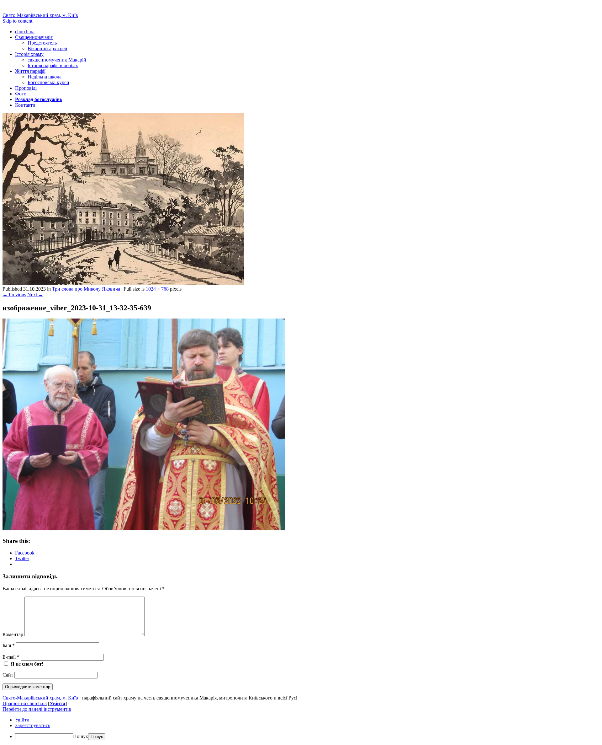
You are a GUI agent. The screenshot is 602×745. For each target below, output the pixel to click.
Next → (35, 294)
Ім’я (9, 645)
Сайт (8, 675)
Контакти (25, 105)
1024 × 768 (157, 289)
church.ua (24, 31)
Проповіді (26, 88)
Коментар (13, 634)
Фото (20, 93)
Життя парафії (30, 71)
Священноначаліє (34, 37)
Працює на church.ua (25, 703)
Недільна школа (44, 76)
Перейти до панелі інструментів (37, 709)
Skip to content (17, 21)
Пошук (80, 736)
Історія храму (29, 54)
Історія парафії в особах (53, 65)
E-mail (11, 657)
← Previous (14, 294)
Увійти (57, 703)
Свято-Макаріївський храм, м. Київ (40, 15)
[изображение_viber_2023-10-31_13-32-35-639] (144, 528)
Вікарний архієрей (47, 48)
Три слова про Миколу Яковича (86, 289)
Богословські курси (48, 82)
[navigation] (301, 728)
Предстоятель (42, 43)
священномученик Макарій (57, 59)
